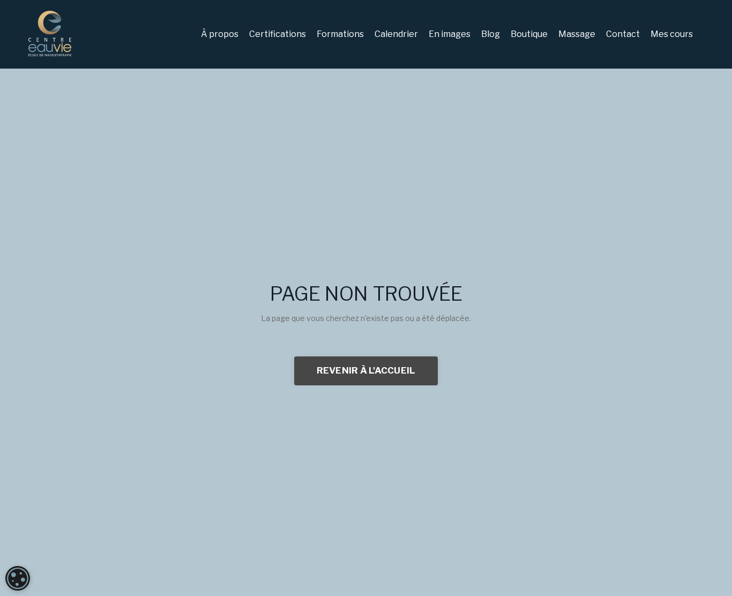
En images (449, 34)
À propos (219, 34)
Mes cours (672, 34)
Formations (340, 34)
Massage (576, 34)
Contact (623, 34)
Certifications (277, 34)
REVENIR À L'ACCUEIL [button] (366, 370)
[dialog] (17, 578)
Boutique (529, 34)
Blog (490, 34)
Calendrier (396, 34)
